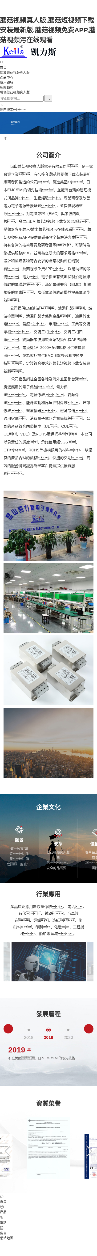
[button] (8, 1028)
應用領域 (6, 82)
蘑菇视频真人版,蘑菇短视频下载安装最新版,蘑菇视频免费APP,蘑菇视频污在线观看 (48, 30)
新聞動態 (6, 87)
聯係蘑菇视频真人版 (15, 92)
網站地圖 (6, 1238)
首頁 (3, 67)
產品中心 (6, 77)
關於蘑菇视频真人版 (15, 72)
